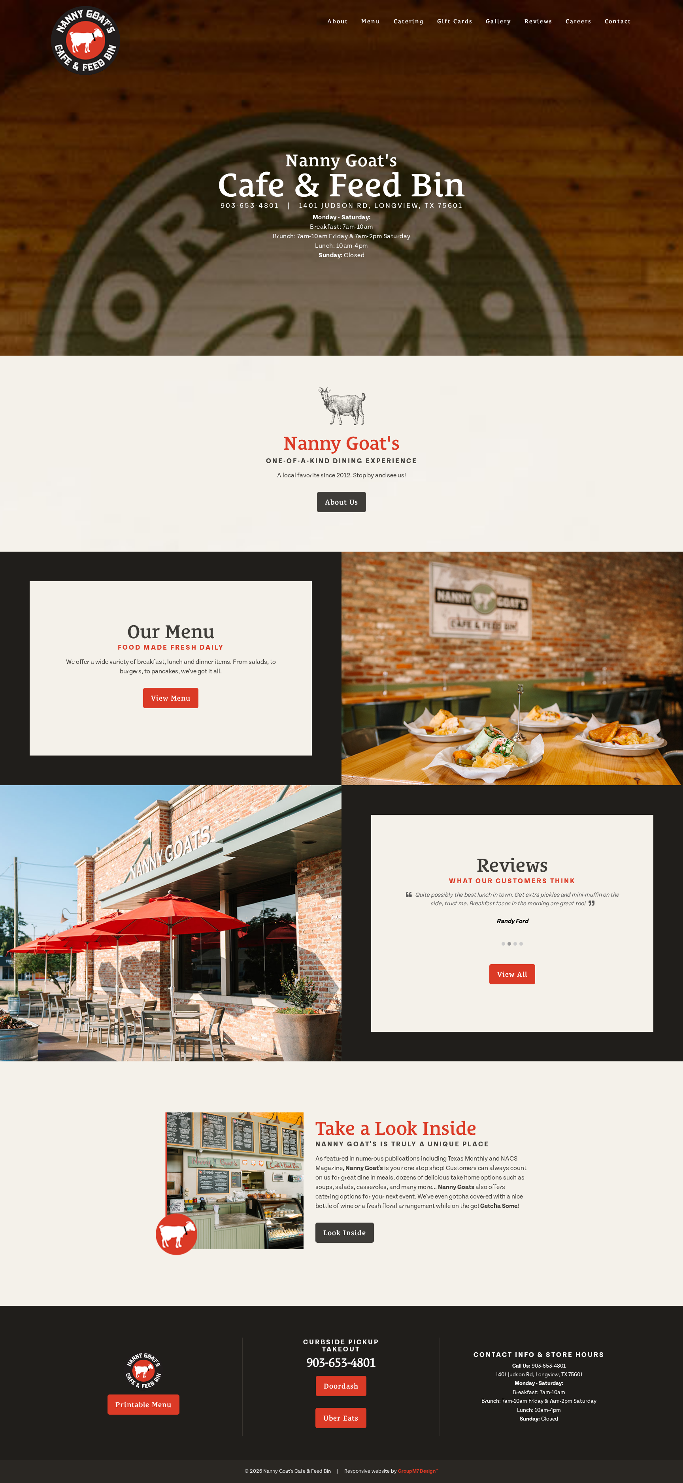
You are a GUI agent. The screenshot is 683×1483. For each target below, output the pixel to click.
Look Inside (344, 1233)
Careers (579, 21)
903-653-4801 (250, 206)
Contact (618, 21)
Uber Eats (340, 1418)
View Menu (171, 698)
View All (512, 974)
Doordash (341, 1386)
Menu (370, 21)
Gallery (498, 21)
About (337, 21)
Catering (409, 21)
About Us (341, 502)
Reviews (539, 21)
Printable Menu (143, 1404)
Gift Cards (455, 21)
